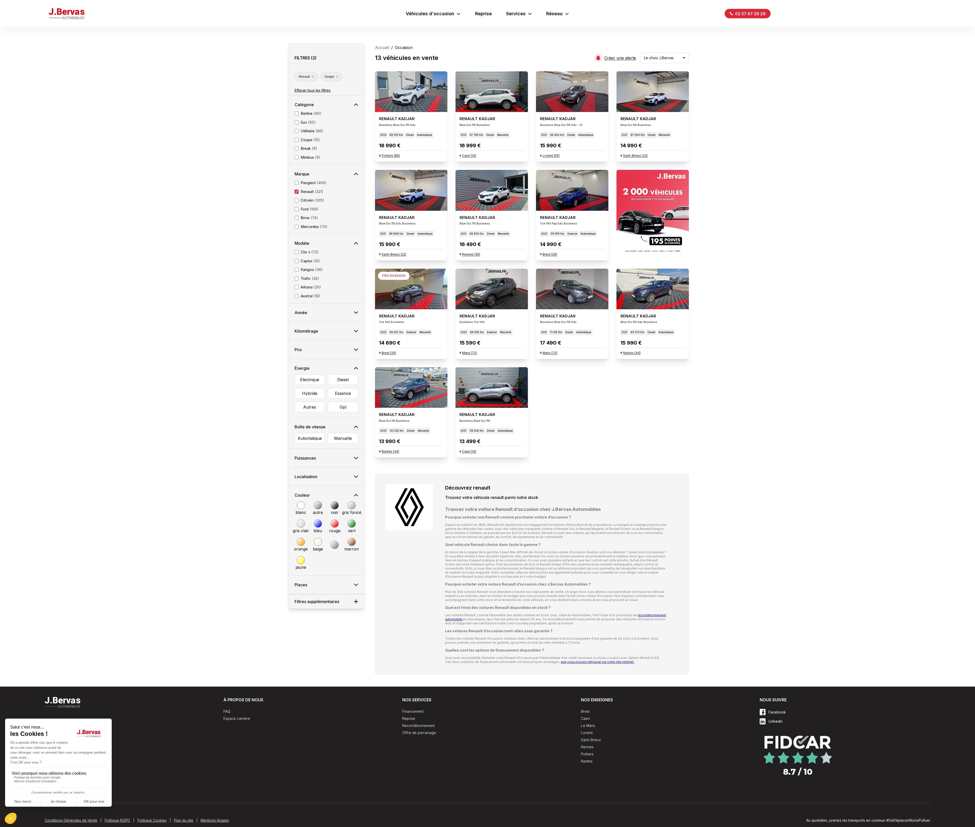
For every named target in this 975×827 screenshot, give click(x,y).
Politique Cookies (152, 820)
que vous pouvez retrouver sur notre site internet (598, 662)
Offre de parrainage (419, 733)
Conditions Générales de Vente (71, 820)
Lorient (587, 733)
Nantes (587, 761)
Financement (413, 711)
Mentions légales (215, 820)
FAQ (226, 711)
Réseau (554, 13)
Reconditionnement (418, 725)
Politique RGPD (117, 820)
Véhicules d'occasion (430, 13)
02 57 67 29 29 (750, 13)
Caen (585, 718)
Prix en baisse (393, 276)
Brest (585, 711)
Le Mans (588, 725)
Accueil (382, 47)
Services (516, 13)
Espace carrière (236, 718)
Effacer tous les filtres (313, 90)
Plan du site (183, 820)
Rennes (587, 747)
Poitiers (587, 754)
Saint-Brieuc (591, 740)
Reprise (483, 13)
